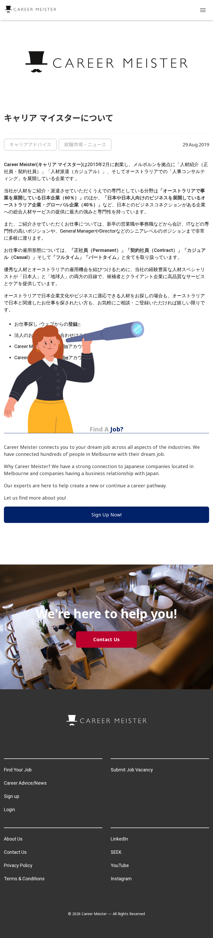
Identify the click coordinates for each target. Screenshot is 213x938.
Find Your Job (18, 769)
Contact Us (15, 852)
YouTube (120, 865)
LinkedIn (119, 839)
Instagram (121, 878)
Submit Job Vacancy (132, 769)
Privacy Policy (18, 865)
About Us (13, 839)
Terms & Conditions (24, 878)
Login (9, 809)
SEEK (116, 852)
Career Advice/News (25, 783)
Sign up (11, 796)
